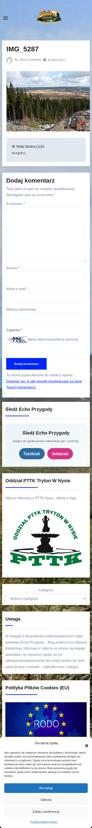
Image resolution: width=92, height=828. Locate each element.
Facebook (32, 453)
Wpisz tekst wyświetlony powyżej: (53, 339)
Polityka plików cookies (43, 821)
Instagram (60, 453)
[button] (84, 743)
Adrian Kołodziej (30, 59)
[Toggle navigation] (5, 18)
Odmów (46, 800)
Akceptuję (46, 788)
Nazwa (12, 268)
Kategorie (46, 590)
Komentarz (15, 204)
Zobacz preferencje (46, 811)
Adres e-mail (17, 289)
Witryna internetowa (21, 309)
